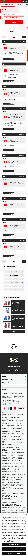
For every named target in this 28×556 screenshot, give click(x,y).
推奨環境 (4, 376)
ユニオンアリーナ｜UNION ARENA (2, 1)
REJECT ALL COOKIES (14, 549)
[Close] (26, 514)
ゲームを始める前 (14, 275)
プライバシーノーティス (7, 386)
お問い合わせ (5, 389)
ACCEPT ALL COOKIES (14, 553)
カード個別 (13, 271)
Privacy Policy (10, 541)
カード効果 (11, 58)
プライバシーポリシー (7, 382)
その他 (13, 289)
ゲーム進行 (13, 279)
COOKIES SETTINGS (7, 379)
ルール (6, 58)
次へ (24, 37)
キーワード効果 (14, 282)
